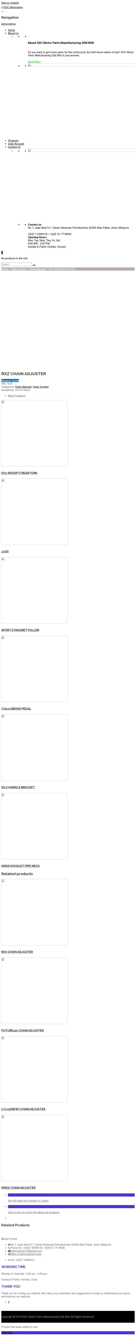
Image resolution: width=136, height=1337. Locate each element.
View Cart (6, 1332)
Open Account (16, 143)
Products (13, 140)
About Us (13, 33)
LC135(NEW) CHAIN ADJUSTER (23, 1109)
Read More (34, 61)
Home (11, 30)
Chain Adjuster (37, 269)
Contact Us (14, 147)
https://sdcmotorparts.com (25, 1254)
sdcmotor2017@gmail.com (26, 1251)
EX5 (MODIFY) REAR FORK (19, 473)
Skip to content (10, 2)
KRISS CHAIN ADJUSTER (18, 1187)
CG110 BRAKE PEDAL (16, 708)
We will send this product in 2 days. (28, 1200)
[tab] (71, 395)
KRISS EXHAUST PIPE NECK (20, 866)
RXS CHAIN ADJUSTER (17, 952)
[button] (8, 24)
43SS (5, 551)
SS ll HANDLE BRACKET (18, 787)
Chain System (19, 269)
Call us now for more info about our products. (34, 1212)
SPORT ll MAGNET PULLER (20, 630)
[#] (8, 1302)
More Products (16, 395)
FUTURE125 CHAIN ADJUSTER (22, 1030)
